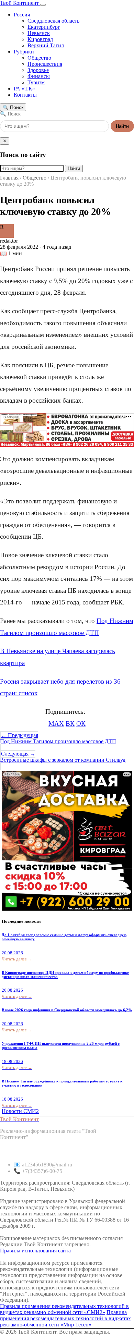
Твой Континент (20, 3)
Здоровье (38, 70)
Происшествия (44, 64)
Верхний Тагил (45, 45)
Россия (22, 14)
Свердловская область (53, 21)
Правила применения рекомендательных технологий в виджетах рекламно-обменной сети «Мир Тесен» (65, 1318)
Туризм (36, 82)
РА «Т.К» (24, 88)
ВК (70, 723)
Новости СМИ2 (20, 1111)
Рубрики (24, 51)
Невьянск (38, 33)
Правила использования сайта (35, 1250)
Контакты (25, 95)
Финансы (38, 76)
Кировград (40, 39)
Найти (122, 126)
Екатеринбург (43, 27)
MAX (56, 723)
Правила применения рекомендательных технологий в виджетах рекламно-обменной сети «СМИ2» (64, 1309)
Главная (9, 178)
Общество (39, 58)
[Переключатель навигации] (43, 5)
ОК (81, 723)
